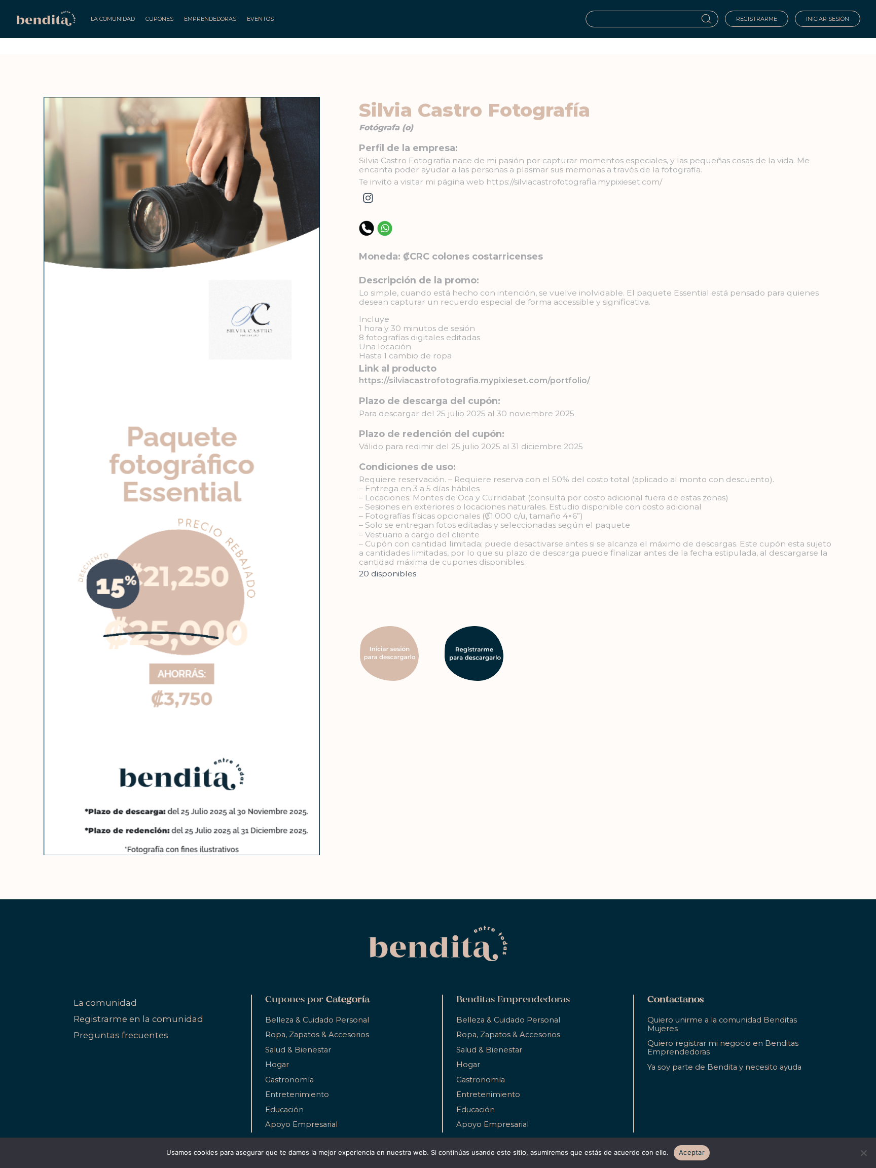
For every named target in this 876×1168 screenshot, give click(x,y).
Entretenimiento (297, 1094)
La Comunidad (113, 18)
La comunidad (105, 1003)
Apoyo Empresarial (301, 1124)
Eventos (260, 18)
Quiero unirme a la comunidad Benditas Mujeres (722, 1024)
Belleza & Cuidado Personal (317, 1020)
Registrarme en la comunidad (138, 1019)
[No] (863, 1153)
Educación (284, 1109)
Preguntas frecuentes (121, 1035)
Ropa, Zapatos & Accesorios (317, 1034)
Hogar (277, 1064)
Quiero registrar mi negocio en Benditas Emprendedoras (722, 1047)
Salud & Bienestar (298, 1049)
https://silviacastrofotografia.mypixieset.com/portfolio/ (474, 380)
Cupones (159, 18)
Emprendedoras (210, 18)
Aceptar (692, 1152)
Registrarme (756, 18)
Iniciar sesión (827, 18)
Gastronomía (289, 1079)
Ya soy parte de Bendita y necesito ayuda (724, 1067)
